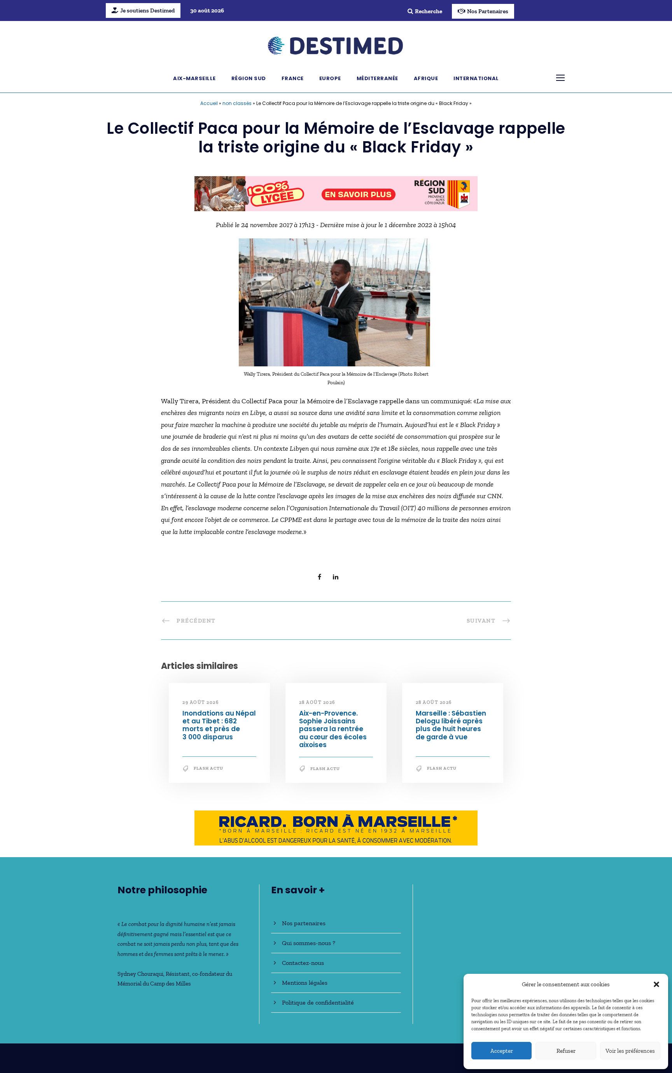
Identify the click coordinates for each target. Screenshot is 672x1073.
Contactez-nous (303, 962)
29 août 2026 (200, 702)
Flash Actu (208, 768)
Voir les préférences (630, 1050)
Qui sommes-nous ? (308, 943)
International (476, 78)
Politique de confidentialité (318, 1002)
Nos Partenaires (487, 11)
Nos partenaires (304, 923)
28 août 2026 (317, 702)
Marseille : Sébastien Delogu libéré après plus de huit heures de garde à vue (451, 725)
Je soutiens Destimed (147, 10)
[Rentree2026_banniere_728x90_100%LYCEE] (336, 193)
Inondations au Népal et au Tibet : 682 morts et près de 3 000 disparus (219, 725)
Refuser (566, 1050)
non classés (237, 103)
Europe (330, 78)
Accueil (209, 103)
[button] (656, 984)
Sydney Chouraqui (140, 973)
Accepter (501, 1050)
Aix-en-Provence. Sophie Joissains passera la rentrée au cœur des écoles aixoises (333, 729)
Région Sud (248, 78)
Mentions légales (304, 982)
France (293, 78)
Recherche (428, 11)
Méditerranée (377, 78)
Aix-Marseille (194, 78)
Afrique (426, 78)
